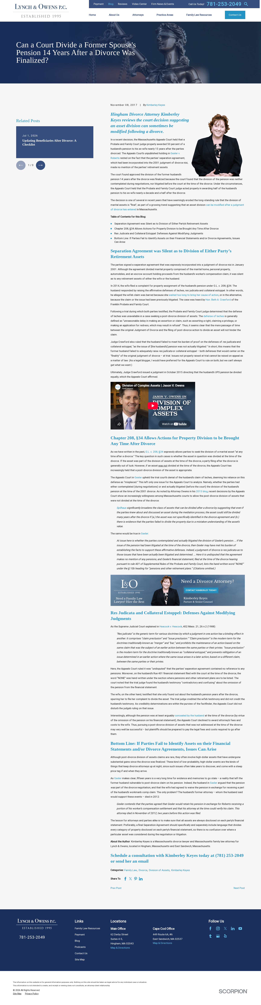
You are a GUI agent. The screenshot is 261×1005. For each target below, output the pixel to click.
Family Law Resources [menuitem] (199, 15)
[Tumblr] (210, 936)
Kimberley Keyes (156, 105)
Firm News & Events (162, 4)
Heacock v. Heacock (171, 626)
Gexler (138, 477)
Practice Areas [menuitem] (165, 15)
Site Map (80, 959)
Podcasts (80, 947)
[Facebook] (210, 928)
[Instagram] (218, 928)
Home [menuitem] (92, 15)
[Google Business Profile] (218, 936)
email (143, 861)
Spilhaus (121, 508)
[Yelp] (225, 936)
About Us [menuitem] (114, 15)
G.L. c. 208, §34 (154, 452)
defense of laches (213, 316)
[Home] (41, 11)
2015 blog (202, 491)
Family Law (130, 870)
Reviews (122, 4)
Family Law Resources (87, 928)
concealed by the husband (189, 715)
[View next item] (40, 165)
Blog (110, 4)
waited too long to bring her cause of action (194, 295)
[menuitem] (17, 993)
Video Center (139, 4)
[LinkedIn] (233, 928)
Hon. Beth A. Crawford (218, 300)
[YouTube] (240, 928)
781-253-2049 (224, 4)
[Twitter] (225, 928)
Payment (99, 4)
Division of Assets (159, 870)
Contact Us (81, 953)
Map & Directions (120, 948)
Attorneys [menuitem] (138, 15)
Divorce (143, 870)
